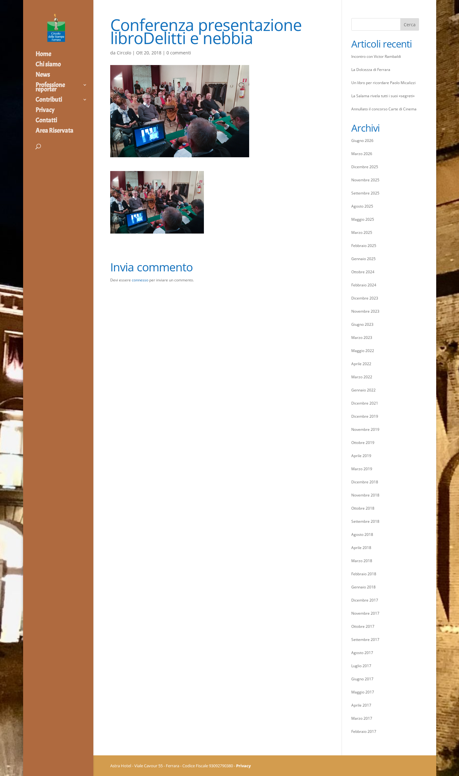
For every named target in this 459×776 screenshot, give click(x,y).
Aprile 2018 (361, 547)
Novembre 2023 (365, 311)
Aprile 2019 (361, 455)
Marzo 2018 (361, 560)
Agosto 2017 (362, 652)
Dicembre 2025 (364, 166)
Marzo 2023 (361, 337)
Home (43, 55)
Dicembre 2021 (364, 403)
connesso (140, 280)
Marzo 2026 (361, 153)
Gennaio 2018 (363, 587)
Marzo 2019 (361, 468)
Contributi (49, 100)
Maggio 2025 (362, 219)
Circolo (124, 53)
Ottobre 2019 (362, 442)
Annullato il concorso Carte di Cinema (384, 109)
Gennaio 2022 (363, 390)
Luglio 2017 (361, 665)
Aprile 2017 (361, 705)
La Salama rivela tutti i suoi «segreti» (383, 95)
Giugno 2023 (362, 324)
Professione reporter (50, 88)
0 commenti (178, 53)
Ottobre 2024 (362, 272)
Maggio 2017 (362, 692)
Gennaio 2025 (363, 258)
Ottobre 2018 (362, 508)
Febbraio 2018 (363, 574)
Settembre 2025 (365, 193)
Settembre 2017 (365, 639)
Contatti (46, 121)
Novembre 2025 (365, 180)
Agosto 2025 (362, 206)
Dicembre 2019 (364, 416)
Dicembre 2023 (364, 298)
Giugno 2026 (362, 140)
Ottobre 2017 (362, 626)
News (43, 75)
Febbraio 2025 (363, 245)
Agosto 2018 (362, 534)
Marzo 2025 (361, 232)
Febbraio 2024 (363, 285)
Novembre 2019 (365, 429)
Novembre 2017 (365, 613)
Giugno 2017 (362, 679)
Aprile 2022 (361, 363)
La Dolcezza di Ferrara (370, 69)
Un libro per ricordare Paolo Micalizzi (383, 82)
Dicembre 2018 (364, 482)
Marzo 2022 (361, 377)
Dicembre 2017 (364, 600)
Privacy (45, 111)
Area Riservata (54, 131)
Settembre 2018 (365, 521)
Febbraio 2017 (363, 731)
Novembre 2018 (365, 495)
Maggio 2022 (362, 350)
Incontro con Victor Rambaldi (376, 56)
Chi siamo (48, 65)
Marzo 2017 (361, 718)
